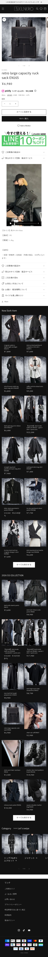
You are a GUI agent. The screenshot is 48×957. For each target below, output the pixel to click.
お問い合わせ (10, 899)
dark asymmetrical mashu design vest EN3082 (35, 551)
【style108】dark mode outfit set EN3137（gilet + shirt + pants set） (35, 427)
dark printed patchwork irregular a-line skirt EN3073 (34, 347)
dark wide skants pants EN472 (11, 606)
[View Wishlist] (41, 8)
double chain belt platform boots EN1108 (35, 771)
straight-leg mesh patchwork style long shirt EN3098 (12, 469)
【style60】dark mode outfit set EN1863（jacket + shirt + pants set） (35, 651)
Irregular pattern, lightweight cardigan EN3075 (10, 347)
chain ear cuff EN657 (33, 732)
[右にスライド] (29, 65)
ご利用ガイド (10, 888)
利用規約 (8, 915)
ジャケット (30, 858)
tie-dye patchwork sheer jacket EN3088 (34, 509)
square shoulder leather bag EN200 (34, 806)
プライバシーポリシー (13, 904)
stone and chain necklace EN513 (12, 771)
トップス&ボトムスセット (11, 859)
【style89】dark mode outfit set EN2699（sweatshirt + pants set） (12, 651)
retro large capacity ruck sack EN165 (12, 729)
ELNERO (26, 953)
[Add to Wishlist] (21, 317)
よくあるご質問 (11, 894)
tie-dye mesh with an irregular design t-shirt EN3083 (11, 552)
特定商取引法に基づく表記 (15, 909)
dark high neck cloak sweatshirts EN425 (33, 689)
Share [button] (6, 301)
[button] (2, 8)
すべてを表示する (24, 564)
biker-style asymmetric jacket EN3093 (11, 509)
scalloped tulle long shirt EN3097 (34, 468)
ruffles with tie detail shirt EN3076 (35, 387)
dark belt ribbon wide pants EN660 (34, 611)
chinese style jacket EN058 (12, 805)
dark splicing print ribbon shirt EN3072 (12, 427)
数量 (3, 99)
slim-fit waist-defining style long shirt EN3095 (11, 387)
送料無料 (9, 95)
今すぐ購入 (24, 118)
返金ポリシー (10, 920)
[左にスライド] (18, 65)
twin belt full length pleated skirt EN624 (10, 694)
